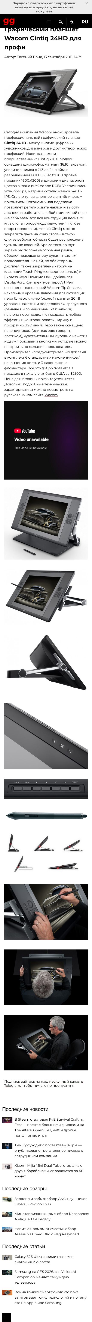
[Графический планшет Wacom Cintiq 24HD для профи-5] (46, 736)
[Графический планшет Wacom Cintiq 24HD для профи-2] (46, 523)
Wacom (51, 395)
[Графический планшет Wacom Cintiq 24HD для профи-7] (46, 815)
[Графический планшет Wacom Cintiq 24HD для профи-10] (46, 977)
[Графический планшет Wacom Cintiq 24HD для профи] (46, 92)
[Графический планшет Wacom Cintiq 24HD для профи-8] (46, 853)
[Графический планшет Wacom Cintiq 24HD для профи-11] (46, 1042)
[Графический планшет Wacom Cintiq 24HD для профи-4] (46, 663)
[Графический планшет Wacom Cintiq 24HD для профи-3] (46, 596)
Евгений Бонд (29, 57)
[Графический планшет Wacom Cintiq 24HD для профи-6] (46, 789)
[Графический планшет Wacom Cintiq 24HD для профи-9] (46, 912)
